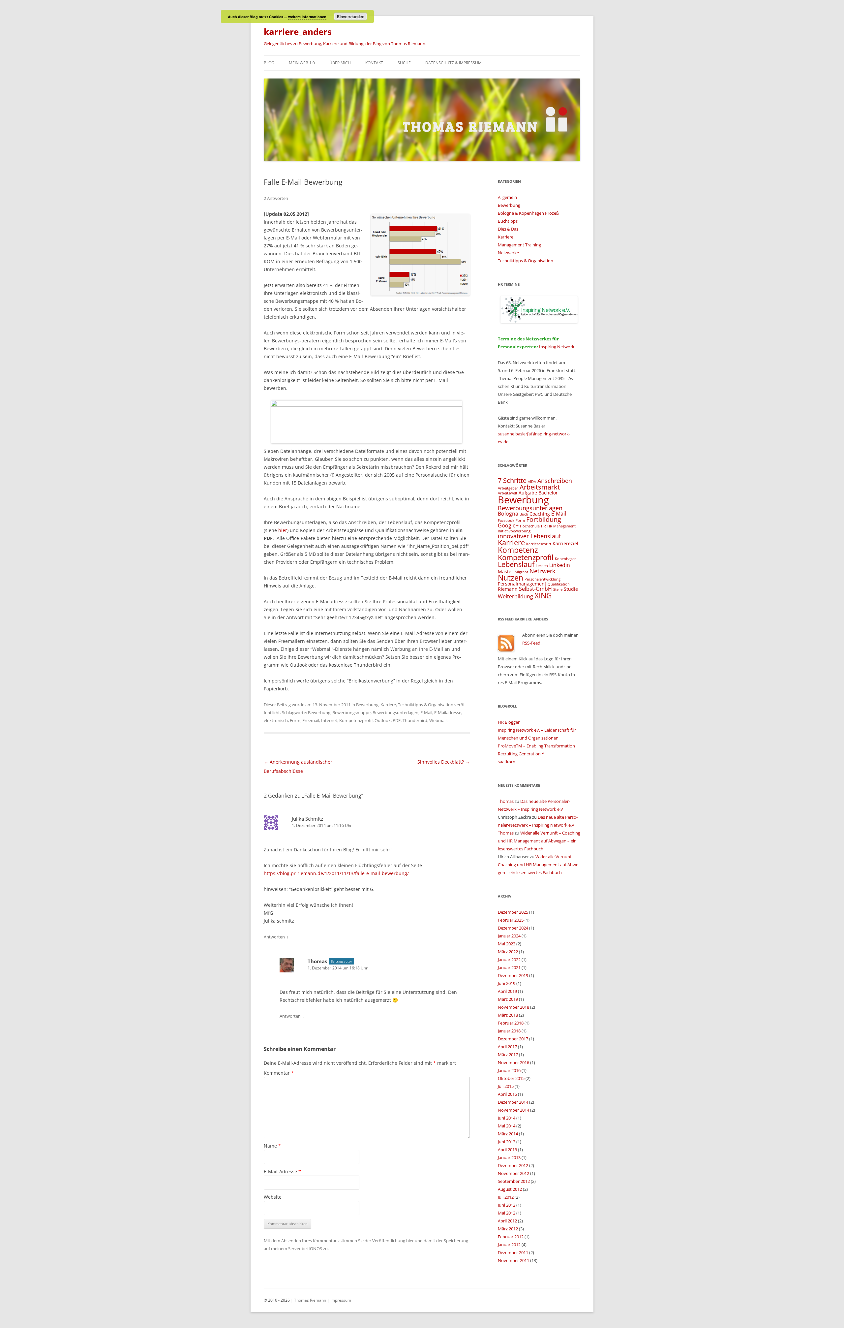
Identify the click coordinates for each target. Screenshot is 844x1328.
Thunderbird (415, 720)
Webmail (437, 720)
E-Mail (426, 712)
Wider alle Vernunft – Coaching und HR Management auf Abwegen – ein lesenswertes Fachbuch (539, 841)
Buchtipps (508, 221)
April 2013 (507, 1150)
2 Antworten (276, 198)
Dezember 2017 (513, 1039)
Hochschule (530, 526)
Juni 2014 (506, 1118)
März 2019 (508, 999)
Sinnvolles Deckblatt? (443, 762)
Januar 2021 (509, 967)
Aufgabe (528, 493)
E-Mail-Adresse (282, 1171)
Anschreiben (554, 480)
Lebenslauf (516, 564)
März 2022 (508, 952)
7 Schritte (512, 480)
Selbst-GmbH (535, 588)
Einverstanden (350, 16)
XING (543, 595)
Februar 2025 (511, 920)
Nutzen (510, 577)
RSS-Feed (531, 643)
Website (273, 1197)
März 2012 (508, 1229)
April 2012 (507, 1221)
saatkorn (506, 762)
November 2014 (513, 1110)
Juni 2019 (506, 983)
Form (295, 720)
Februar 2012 (511, 1237)
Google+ (508, 525)
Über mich (340, 63)
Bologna (508, 513)
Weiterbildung (515, 596)
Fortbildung (543, 519)
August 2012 (510, 1189)
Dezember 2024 (513, 928)
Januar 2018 (509, 1031)
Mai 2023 (506, 944)
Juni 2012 (506, 1205)
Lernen (542, 565)
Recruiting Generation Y (521, 754)
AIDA (532, 481)
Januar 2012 (509, 1245)
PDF (397, 720)
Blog (269, 63)
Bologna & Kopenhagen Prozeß (528, 213)
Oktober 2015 (511, 1078)
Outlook (383, 720)
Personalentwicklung (542, 579)
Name (272, 1146)
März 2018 (508, 1015)
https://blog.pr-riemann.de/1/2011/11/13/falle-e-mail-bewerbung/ (336, 873)
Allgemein (507, 197)
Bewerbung (367, 705)
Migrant (521, 572)
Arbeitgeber (508, 488)
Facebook (506, 520)
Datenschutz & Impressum (453, 63)
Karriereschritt (538, 544)
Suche (404, 63)
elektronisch (276, 720)
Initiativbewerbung (514, 531)
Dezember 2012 (513, 1165)
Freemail (310, 720)
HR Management (561, 526)
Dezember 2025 (513, 912)
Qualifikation (559, 584)
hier (282, 530)
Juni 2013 (506, 1142)
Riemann (508, 589)
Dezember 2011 (513, 1252)
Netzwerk (542, 571)
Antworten (274, 937)
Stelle (557, 589)
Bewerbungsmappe (351, 712)
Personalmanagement (522, 584)
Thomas (317, 961)
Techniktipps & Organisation (425, 705)
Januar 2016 (509, 1070)
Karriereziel (565, 543)
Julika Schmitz (307, 818)
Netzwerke (508, 253)
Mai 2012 (506, 1213)
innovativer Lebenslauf (529, 536)
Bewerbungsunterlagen (395, 712)
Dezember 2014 (513, 1102)
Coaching (539, 514)
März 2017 (508, 1055)
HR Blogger (509, 722)
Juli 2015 (506, 1086)
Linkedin (559, 565)
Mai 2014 (506, 1126)
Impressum (340, 1300)
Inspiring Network (556, 347)
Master (505, 571)
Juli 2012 (506, 1197)
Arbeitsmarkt (540, 487)
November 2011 (513, 1260)
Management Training (519, 245)
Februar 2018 (511, 1023)
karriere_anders (298, 32)
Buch (524, 514)
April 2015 (507, 1094)
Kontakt (374, 63)
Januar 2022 (509, 960)
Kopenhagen (566, 558)
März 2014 (508, 1134)
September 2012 (514, 1181)
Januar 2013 (509, 1157)
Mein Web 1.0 (302, 63)
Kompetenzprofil (356, 720)
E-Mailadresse (447, 712)
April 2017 (507, 1047)
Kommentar (279, 1073)
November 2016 (513, 1062)
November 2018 (513, 1007)
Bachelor (548, 493)
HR (543, 526)
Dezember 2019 (513, 975)
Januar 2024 (509, 936)
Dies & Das (508, 229)
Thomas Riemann (309, 1300)
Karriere (388, 705)
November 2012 (513, 1173)
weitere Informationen (307, 16)
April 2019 (507, 991)
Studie (571, 589)
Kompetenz (518, 550)
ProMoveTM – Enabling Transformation (536, 746)
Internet (329, 720)
